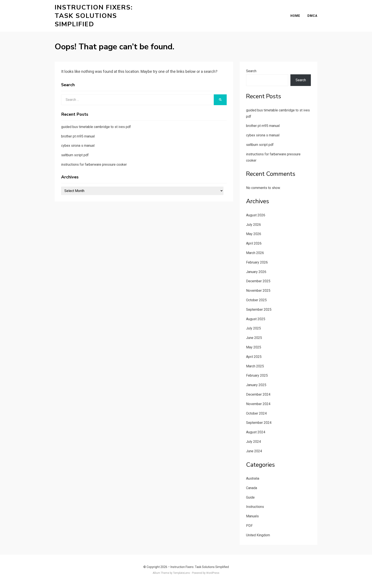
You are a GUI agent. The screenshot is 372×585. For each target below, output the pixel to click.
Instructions (255, 507)
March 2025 (255, 366)
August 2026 (255, 215)
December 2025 (258, 281)
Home (295, 15)
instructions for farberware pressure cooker (94, 164)
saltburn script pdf (75, 155)
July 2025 (253, 328)
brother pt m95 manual (78, 136)
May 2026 (253, 234)
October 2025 (256, 300)
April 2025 (254, 357)
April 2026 (254, 243)
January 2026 (256, 272)
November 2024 (258, 404)
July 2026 (253, 225)
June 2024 (254, 451)
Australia (252, 478)
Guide (250, 497)
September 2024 (258, 423)
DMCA (312, 15)
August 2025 (255, 319)
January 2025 (256, 385)
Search (251, 71)
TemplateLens (181, 572)
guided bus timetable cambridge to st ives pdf (96, 127)
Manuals (252, 516)
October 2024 (256, 413)
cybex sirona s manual (78, 146)
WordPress (212, 572)
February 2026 (257, 262)
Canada (251, 488)
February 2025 (257, 375)
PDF (249, 526)
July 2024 (253, 442)
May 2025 (253, 347)
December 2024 (258, 394)
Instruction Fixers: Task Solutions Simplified (94, 16)
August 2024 (255, 432)
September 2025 (258, 309)
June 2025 (254, 338)
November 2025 (258, 291)
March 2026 (255, 253)
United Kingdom (258, 535)
